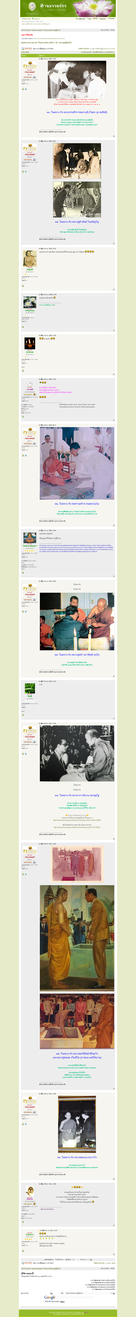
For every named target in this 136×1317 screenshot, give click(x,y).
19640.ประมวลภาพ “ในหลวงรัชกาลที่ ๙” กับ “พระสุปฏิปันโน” (46, 43)
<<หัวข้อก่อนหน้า (86, 52)
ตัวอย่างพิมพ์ (25, 52)
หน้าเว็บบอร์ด (25, 30)
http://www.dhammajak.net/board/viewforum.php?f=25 (49, 38)
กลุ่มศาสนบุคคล (37, 30)
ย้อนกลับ (86, 48)
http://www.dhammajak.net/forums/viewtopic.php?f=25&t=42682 (77, 820)
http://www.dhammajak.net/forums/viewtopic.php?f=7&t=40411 (77, 827)
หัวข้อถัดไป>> (110, 52)
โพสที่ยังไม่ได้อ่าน (99, 52)
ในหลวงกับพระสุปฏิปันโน (52, 30)
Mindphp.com (67, 1314)
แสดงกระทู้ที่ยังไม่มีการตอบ (29, 24)
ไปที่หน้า (80, 48)
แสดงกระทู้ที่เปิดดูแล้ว (44, 24)
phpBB (58, 1312)
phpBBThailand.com (78, 1314)
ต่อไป (98, 48)
